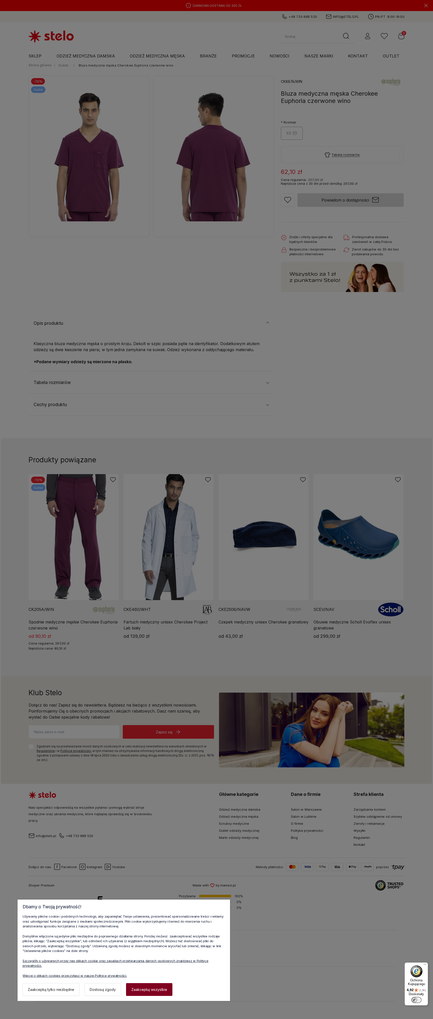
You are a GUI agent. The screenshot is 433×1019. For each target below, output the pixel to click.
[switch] (416, 1000)
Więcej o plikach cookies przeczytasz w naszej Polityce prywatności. (75, 976)
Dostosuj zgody (103, 989)
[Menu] (425, 966)
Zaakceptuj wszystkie (149, 989)
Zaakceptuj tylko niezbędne (51, 989)
